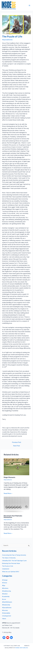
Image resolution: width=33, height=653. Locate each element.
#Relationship (6, 605)
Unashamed (5, 569)
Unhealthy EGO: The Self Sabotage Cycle (14, 560)
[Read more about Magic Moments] (16, 466)
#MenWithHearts (7, 602)
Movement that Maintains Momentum (13, 516)
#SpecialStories (7, 40)
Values (4, 618)
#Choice (4, 582)
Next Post (16, 445)
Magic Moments (9, 477)
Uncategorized (6, 616)
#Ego (3, 585)
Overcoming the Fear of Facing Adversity (14, 555)
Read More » (8, 493)
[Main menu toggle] (29, 5)
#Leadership (5, 596)
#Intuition (5, 593)
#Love (4, 599)
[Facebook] (4, 637)
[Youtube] (8, 637)
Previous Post (16, 442)
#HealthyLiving (6, 591)
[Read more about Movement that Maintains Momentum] (16, 505)
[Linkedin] (11, 637)
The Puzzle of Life (7, 566)
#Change (4, 580)
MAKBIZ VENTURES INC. (21, 647)
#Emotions (5, 588)
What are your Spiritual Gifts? (10, 571)
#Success (5, 610)
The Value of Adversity (9, 558)
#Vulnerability (6, 613)
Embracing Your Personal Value (11, 563)
